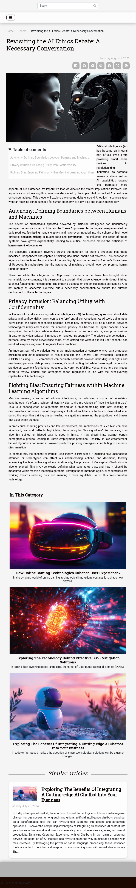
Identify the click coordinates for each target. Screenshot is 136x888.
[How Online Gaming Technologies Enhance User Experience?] (68, 535)
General (22, 31)
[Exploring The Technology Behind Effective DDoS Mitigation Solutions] (68, 620)
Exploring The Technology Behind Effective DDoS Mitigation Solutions (68, 660)
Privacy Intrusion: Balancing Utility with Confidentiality (43, 165)
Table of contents (29, 149)
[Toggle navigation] (10, 17)
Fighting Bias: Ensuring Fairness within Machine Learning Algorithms (52, 172)
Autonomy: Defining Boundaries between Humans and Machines (49, 157)
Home (10, 31)
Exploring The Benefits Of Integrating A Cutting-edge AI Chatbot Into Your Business (68, 746)
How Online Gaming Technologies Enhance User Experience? (68, 573)
